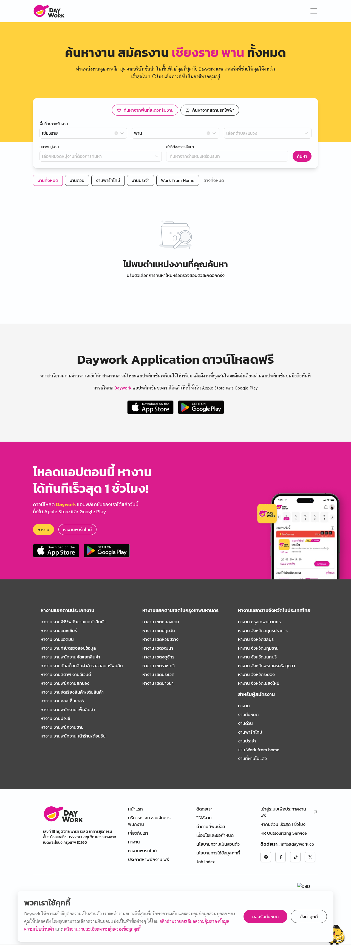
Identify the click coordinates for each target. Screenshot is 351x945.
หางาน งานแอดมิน (57, 639)
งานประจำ (247, 741)
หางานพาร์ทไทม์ (77, 529)
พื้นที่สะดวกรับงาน (53, 124)
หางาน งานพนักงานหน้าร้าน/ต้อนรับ (73, 736)
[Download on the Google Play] (201, 407)
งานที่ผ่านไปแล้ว (252, 758)
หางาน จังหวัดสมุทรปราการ (263, 630)
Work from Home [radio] (177, 180)
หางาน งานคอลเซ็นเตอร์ (62, 700)
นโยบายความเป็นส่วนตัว (218, 844)
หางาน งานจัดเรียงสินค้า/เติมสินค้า (72, 692)
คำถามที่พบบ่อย (210, 826)
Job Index (205, 861)
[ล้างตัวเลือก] (116, 133)
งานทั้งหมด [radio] (48, 180)
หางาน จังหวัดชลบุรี (256, 639)
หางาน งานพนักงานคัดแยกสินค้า (70, 657)
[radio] (145, 110)
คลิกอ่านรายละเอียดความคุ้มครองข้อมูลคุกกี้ (102, 929)
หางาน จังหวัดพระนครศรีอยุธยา (266, 665)
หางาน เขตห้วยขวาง (160, 639)
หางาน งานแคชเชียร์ (59, 630)
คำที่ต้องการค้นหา (180, 147)
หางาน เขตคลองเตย (160, 621)
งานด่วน (245, 723)
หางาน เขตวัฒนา (157, 648)
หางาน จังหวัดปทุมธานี (258, 648)
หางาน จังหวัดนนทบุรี (257, 657)
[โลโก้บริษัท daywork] (63, 814)
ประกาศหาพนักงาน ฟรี (148, 859)
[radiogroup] (175, 110)
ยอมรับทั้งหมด (265, 916)
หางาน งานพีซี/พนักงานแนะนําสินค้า (73, 621)
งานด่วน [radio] (77, 180)
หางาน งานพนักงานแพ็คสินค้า (68, 709)
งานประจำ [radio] (140, 180)
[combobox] (83, 133)
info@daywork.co (297, 844)
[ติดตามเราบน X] (310, 857)
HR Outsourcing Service (284, 833)
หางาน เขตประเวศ (158, 674)
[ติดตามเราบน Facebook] (280, 857)
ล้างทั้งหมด (213, 180)
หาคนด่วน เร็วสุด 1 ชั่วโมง (283, 824)
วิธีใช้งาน (204, 817)
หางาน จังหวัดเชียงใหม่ (258, 683)
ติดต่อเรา (204, 809)
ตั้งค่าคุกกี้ (309, 916)
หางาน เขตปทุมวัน (158, 630)
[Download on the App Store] (150, 407)
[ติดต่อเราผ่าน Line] (266, 857)
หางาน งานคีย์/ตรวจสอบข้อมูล (68, 648)
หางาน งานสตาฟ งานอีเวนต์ (66, 674)
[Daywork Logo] (48, 11)
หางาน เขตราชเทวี (158, 665)
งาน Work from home (258, 749)
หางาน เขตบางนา (158, 683)
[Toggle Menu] (313, 11)
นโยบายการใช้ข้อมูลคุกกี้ (218, 852)
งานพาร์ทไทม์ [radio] (108, 180)
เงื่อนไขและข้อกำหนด (215, 835)
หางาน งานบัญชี (55, 718)
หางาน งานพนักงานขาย (62, 727)
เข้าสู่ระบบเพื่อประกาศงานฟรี (283, 812)
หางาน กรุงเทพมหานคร (259, 621)
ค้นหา (302, 156)
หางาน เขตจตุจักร (158, 657)
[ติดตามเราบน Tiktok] (295, 857)
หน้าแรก (135, 809)
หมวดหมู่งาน (49, 147)
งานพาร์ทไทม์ (250, 732)
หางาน (43, 529)
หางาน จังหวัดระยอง (256, 674)
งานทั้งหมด (248, 714)
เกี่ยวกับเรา (138, 833)
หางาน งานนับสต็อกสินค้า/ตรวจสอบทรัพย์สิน (82, 665)
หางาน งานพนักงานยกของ (65, 683)
